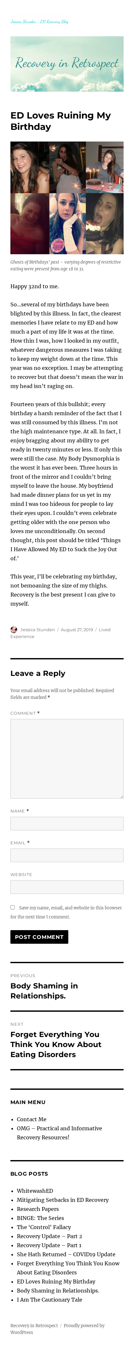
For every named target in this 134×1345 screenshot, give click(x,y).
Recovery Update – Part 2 (49, 1236)
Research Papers (38, 1209)
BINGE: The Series (40, 1218)
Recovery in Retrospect (34, 1325)
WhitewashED (35, 1191)
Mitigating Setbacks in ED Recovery (63, 1200)
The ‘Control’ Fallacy (44, 1227)
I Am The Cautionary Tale (49, 1299)
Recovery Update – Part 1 (49, 1245)
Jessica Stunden (37, 629)
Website (21, 874)
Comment (25, 713)
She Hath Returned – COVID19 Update (66, 1254)
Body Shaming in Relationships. (58, 1290)
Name (19, 811)
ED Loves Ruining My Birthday (56, 1281)
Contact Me (32, 1119)
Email (20, 843)
